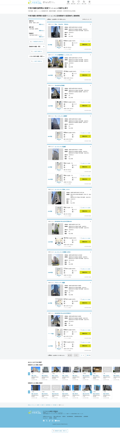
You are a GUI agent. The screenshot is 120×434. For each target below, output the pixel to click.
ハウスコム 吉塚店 (67, 49)
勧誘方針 (64, 416)
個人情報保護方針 (70, 416)
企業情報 (50, 417)
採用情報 (55, 417)
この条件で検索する (37, 51)
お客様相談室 (86, 416)
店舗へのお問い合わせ (57, 416)
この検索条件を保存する (37, 41)
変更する (41, 24)
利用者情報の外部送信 (78, 416)
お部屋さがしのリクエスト (47, 416)
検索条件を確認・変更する (61, 430)
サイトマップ (45, 417)
